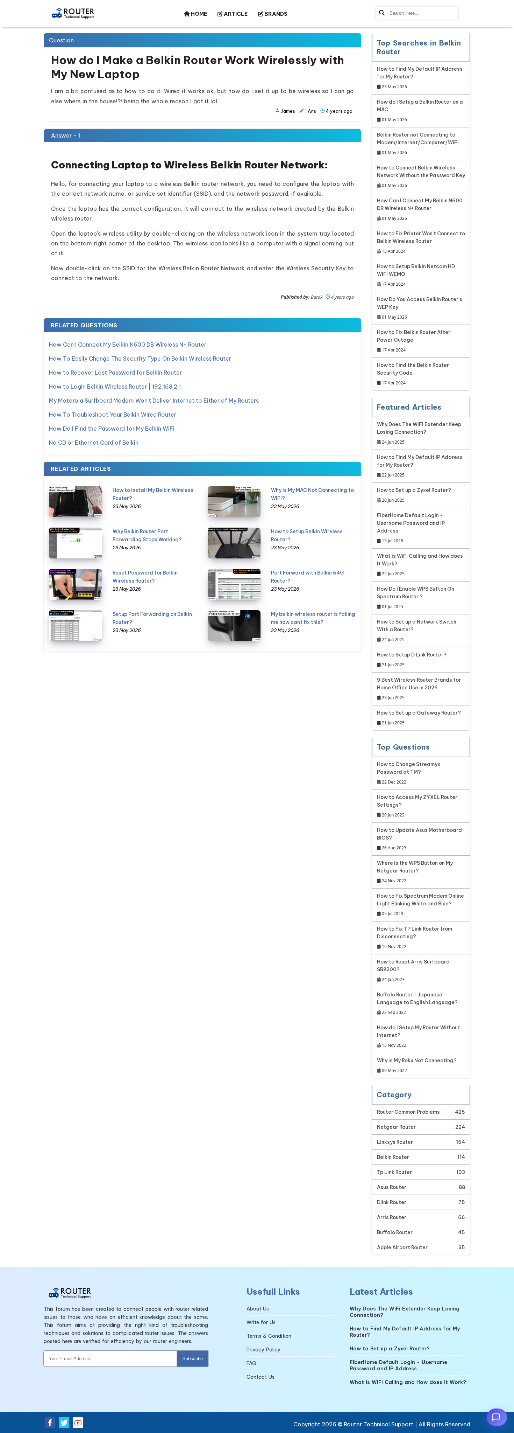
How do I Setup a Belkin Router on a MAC (420, 111)
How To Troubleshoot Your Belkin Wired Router (112, 414)
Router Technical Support (378, 1424)
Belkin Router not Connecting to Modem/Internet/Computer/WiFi (418, 143)
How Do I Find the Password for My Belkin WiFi (111, 428)
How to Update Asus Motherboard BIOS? (419, 839)
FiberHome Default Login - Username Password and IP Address (411, 528)
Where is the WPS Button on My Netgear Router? (415, 872)
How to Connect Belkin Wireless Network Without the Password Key (421, 176)
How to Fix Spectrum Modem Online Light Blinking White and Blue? (420, 905)
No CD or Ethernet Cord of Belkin (93, 442)
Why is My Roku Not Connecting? (417, 1065)
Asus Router (391, 1187)
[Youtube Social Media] (78, 1422)
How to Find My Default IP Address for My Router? (420, 78)
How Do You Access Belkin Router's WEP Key (419, 308)
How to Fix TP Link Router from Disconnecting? (414, 937)
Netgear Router (396, 1127)
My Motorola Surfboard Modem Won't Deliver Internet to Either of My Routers (154, 400)
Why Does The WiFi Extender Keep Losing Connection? (419, 433)
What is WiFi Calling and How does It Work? (420, 565)
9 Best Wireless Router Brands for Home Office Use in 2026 (419, 689)
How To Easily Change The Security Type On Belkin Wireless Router (140, 358)
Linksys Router (395, 1142)
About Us (258, 1309)
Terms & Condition (269, 1336)
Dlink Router (391, 1202)
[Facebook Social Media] (50, 1422)
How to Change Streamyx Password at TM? (408, 773)
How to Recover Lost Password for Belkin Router (115, 372)
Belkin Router (393, 1157)
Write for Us (261, 1322)
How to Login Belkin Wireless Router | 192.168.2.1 (115, 386)
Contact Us (260, 1377)
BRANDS (275, 14)
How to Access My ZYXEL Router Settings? (417, 806)
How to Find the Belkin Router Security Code (413, 374)
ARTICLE (235, 14)
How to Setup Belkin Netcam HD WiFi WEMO (416, 275)
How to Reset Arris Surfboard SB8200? (413, 970)
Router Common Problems (408, 1112)
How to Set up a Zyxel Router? (414, 495)
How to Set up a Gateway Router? (419, 718)
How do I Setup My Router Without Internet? (418, 1036)
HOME (198, 14)
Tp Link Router (394, 1172)
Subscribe (193, 1358)
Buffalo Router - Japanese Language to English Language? (417, 1003)
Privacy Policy (263, 1350)
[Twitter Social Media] (64, 1422)
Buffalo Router (395, 1232)
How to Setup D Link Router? (412, 660)
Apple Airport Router (402, 1247)
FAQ (251, 1363)
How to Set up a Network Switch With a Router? (416, 630)
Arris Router (391, 1217)
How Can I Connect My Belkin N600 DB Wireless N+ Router (127, 344)
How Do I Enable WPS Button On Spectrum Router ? (415, 598)
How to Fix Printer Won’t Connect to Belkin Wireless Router (421, 242)
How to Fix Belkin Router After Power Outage (413, 341)
